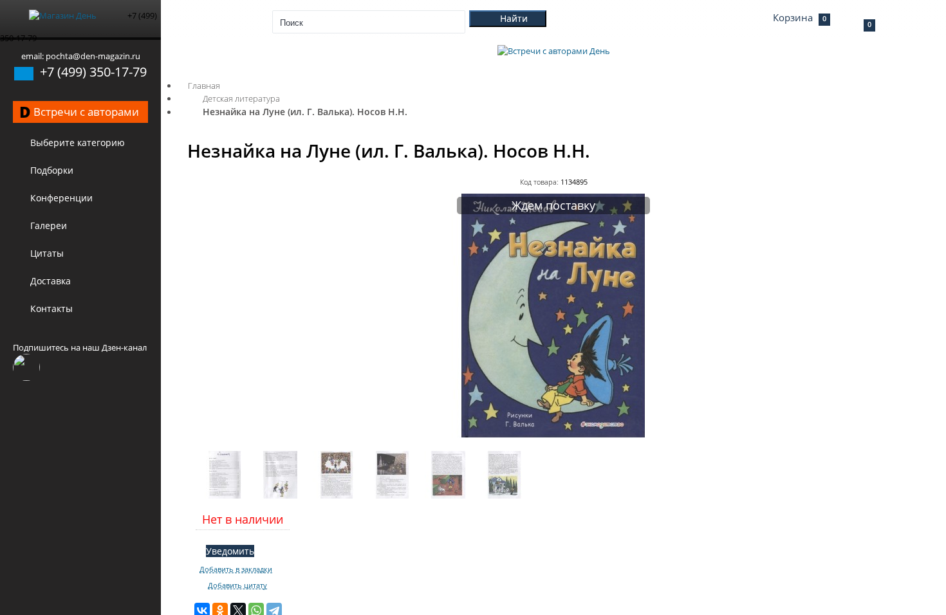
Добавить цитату (237, 585)
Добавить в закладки (235, 569)
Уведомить (230, 551)
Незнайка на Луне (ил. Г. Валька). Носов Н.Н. (305, 112)
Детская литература (241, 98)
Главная (204, 85)
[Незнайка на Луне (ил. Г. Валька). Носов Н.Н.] (553, 435)
